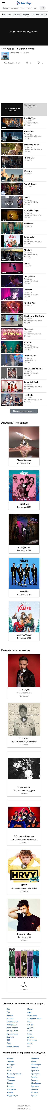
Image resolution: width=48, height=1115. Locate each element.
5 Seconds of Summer (24, 836)
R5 (24, 983)
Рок (9, 15)
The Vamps (25, 53)
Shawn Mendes (24, 934)
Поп (3, 15)
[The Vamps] (5, 56)
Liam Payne (24, 690)
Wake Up (24, 591)
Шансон (17, 15)
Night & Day (24, 504)
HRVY (24, 885)
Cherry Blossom (24, 460)
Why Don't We (24, 787)
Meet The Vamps (24, 635)
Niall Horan (24, 738)
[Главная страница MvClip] (24, 3)
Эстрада (25, 15)
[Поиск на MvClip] (43, 8)
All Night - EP (24, 547)
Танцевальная (37, 15)
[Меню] (3, 3)
